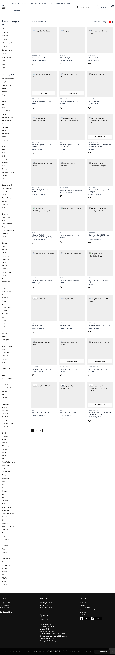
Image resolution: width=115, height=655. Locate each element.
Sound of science (8, 526)
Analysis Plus (6, 85)
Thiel (3, 549)
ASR (3, 108)
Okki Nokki (5, 417)
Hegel (4, 253)
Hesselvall (5, 259)
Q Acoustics (6, 465)
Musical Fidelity (7, 388)
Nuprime (5, 410)
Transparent (6, 559)
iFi (2, 278)
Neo (3, 394)
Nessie (4, 401)
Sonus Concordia (7, 517)
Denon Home (6, 198)
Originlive (5, 426)
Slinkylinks (5, 510)
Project (4, 455)
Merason (5, 359)
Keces (4, 301)
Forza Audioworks (8, 230)
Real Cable (5, 478)
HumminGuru (6, 272)
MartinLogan (6, 352)
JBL (3, 294)
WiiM (3, 575)
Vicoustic (5, 568)
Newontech (5, 404)
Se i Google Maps (6, 612)
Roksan (4, 491)
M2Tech (4, 333)
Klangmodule (6, 307)
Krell (3, 317)
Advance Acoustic (8, 79)
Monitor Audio (6, 369)
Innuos (4, 285)
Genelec (4, 236)
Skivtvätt (5, 36)
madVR (4, 336)
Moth (3, 375)
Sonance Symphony (8, 513)
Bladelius (5, 162)
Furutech (5, 233)
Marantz (4, 343)
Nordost (4, 407)
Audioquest (5, 133)
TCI (3, 542)
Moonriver (5, 372)
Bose (3, 166)
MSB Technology (7, 378)
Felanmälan (83, 612)
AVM (3, 149)
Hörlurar (4, 68)
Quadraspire (6, 472)
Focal (3, 227)
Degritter (5, 191)
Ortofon (4, 430)
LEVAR (4, 320)
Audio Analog (6, 114)
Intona (4, 288)
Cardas (4, 175)
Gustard (4, 243)
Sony (3, 520)
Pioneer (4, 443)
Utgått (4, 28)
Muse (3, 381)
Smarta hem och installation (89, 610)
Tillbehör (5, 46)
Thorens (4, 552)
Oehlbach (5, 414)
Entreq (4, 211)
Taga (3, 536)
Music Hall (5, 385)
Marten (4, 349)
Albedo (4, 82)
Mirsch (4, 362)
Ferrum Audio (6, 217)
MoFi (3, 365)
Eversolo (5, 214)
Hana (3, 246)
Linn (3, 323)
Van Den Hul (6, 565)
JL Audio (5, 298)
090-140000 (44, 605)
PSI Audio (5, 459)
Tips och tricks (85, 607)
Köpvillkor (83, 614)
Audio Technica (7, 124)
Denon (4, 195)
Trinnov (4, 562)
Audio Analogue (7, 117)
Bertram (4, 159)
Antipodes (5, 95)
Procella (4, 452)
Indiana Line (6, 282)
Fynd (3, 61)
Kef (3, 304)
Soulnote (5, 523)
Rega (3, 481)
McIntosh (5, 356)
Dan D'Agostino (7, 188)
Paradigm (5, 439)
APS (3, 98)
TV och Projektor (7, 43)
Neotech (4, 397)
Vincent (4, 571)
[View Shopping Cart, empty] (111, 7)
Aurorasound (6, 140)
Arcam (4, 101)
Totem (4, 555)
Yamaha (4, 584)
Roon (3, 494)
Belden (4, 156)
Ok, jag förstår (102, 651)
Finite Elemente (7, 224)
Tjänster (82, 605)
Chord (4, 178)
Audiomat (5, 130)
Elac (3, 207)
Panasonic (5, 436)
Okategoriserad (7, 50)
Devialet (4, 201)
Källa (3, 64)
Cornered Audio (7, 185)
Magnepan (5, 340)
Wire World (5, 578)
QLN (3, 468)
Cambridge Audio (8, 172)
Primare (4, 449)
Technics (5, 546)
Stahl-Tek (5, 530)
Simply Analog (7, 507)
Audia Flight (6, 111)
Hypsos (4, 275)
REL (3, 484)
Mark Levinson (7, 346)
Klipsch (4, 311)
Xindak (4, 581)
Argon (4, 104)
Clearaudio (5, 182)
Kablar (4, 53)
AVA (3, 143)
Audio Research (7, 120)
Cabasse (5, 169)
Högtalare (5, 39)
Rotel (3, 497)
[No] (113, 651)
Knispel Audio (6, 314)
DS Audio (5, 204)
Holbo (4, 269)
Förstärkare (5, 32)
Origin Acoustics (7, 423)
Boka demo (83, 603)
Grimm (4, 240)
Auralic (4, 137)
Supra (4, 533)
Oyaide (4, 433)
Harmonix (5, 249)
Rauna (4, 475)
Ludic (3, 327)
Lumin (4, 330)
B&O (3, 153)
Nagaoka (5, 391)
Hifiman (4, 262)
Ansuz (4, 88)
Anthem (4, 92)
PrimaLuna (5, 446)
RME (3, 488)
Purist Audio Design (8, 462)
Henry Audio (6, 256)
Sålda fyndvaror (7, 57)
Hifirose (4, 265)
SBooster (5, 501)
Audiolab (5, 127)
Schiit (3, 504)
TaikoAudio (5, 539)
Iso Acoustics (6, 291)
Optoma (4, 420)
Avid (3, 146)
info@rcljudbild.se (46, 603)
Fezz (3, 220)
